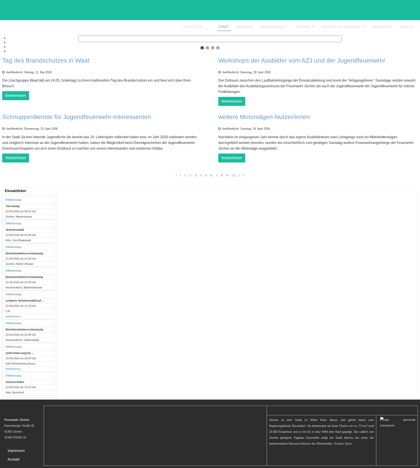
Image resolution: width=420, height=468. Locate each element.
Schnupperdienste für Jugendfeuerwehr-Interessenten (76, 117)
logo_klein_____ (197, 27)
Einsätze (244, 27)
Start (224, 27)
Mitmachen (382, 27)
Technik (303, 27)
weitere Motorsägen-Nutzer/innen (264, 117)
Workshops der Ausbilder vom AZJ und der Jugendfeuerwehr (301, 60)
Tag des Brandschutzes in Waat (45, 60)
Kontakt (407, 27)
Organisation (272, 27)
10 (233, 175)
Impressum (16, 450)
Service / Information (341, 27)
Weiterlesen (15, 95)
